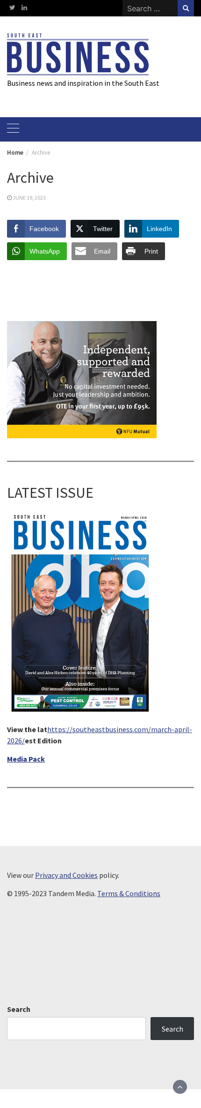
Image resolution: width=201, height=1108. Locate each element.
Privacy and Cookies (66, 875)
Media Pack (26, 759)
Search (18, 1009)
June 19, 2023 (29, 197)
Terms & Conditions (128, 893)
